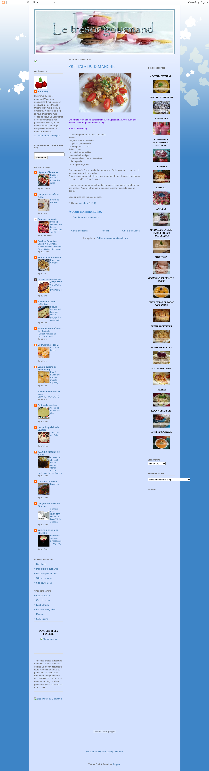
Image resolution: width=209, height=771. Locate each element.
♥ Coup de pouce (42, 600)
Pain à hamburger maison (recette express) (55, 377)
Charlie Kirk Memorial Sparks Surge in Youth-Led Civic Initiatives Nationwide (50, 246)
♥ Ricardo (38, 614)
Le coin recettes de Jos (49, 279)
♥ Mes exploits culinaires (46, 569)
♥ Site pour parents (43, 583)
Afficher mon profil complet (47, 135)
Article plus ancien (131, 231)
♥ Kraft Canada (41, 605)
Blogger (116, 764)
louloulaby (43, 91)
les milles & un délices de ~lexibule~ (49, 329)
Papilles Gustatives (47, 241)
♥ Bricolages (40, 564)
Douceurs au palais (47, 219)
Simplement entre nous (49, 257)
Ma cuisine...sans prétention (46, 302)
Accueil (105, 231)
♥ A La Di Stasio (42, 595)
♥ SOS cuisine (41, 619)
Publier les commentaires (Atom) (112, 238)
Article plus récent (79, 231)
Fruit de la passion (47, 405)
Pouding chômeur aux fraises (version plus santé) (56, 227)
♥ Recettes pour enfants (45, 573)
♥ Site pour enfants (43, 578)
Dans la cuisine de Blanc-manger (47, 368)
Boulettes (54, 484)
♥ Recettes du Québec (45, 609)
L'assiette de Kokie (47, 481)
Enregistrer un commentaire (86, 217)
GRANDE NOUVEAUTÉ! (48, 397)
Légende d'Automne (48, 172)
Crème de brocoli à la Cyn (55, 410)
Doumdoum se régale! (49, 345)
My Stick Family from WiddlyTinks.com (104, 751)
